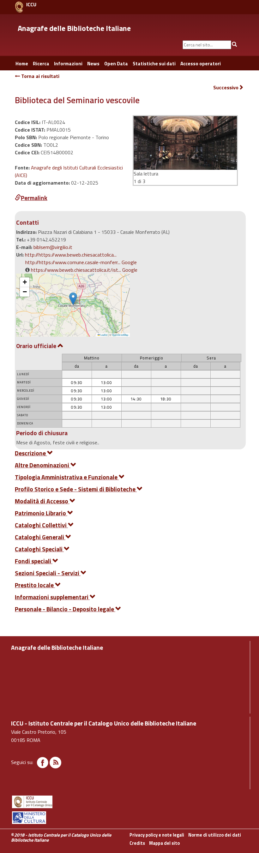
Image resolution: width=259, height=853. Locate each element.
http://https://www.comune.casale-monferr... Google (81, 262)
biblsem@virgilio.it (52, 247)
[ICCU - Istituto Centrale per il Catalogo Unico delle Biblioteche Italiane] (19, 7)
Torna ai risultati (39, 76)
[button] (73, 298)
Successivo (225, 88)
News (93, 63)
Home (21, 63)
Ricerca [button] (41, 63)
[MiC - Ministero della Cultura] (129, 817)
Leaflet (103, 334)
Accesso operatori (200, 63)
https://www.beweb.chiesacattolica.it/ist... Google (84, 270)
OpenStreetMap (120, 334)
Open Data (116, 63)
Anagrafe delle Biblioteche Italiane (74, 28)
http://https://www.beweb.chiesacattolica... (71, 254)
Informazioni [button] (68, 63)
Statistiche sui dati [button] (154, 63)
